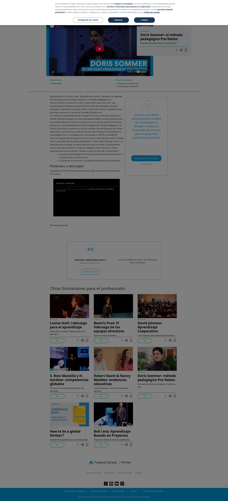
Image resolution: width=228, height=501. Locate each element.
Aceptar (144, 20)
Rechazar (118, 20)
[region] (114, 12)
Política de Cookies (152, 12)
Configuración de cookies (88, 20)
